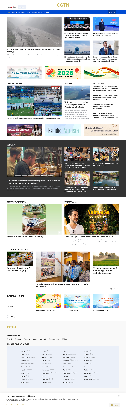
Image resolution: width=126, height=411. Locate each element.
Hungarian (48, 370)
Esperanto (27, 379)
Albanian (25, 351)
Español (18, 339)
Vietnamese (91, 379)
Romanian (69, 379)
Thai (87, 367)
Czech (25, 373)
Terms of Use (21, 405)
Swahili (89, 360)
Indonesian (50, 373)
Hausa (46, 360)
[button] (18, 175)
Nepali (67, 364)
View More (11, 306)
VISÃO (67, 84)
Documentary (54, 339)
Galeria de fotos (16, 250)
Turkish (89, 370)
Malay (69, 354)
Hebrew (46, 364)
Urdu (87, 376)
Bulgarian (27, 364)
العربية (35, 339)
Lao (66, 351)
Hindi (45, 367)
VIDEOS (11, 145)
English (9, 339)
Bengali (25, 360)
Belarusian (28, 357)
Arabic (25, 354)
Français (27, 339)
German (47, 354)
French (47, 351)
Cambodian (26, 367)
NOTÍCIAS (98, 84)
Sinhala (88, 354)
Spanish (89, 357)
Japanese (47, 379)
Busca (113, 12)
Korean (46, 382)
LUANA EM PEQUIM (16, 202)
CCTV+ (64, 339)
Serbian (89, 351)
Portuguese (70, 373)
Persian (68, 367)
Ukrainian (91, 373)
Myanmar (70, 360)
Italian (46, 376)
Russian (68, 382)
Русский (43, 339)
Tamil (87, 364)
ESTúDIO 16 (70, 202)
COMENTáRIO (14, 84)
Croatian (26, 370)
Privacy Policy (10, 405)
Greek (47, 357)
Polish (67, 370)
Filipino (25, 382)
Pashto (67, 376)
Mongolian (69, 357)
